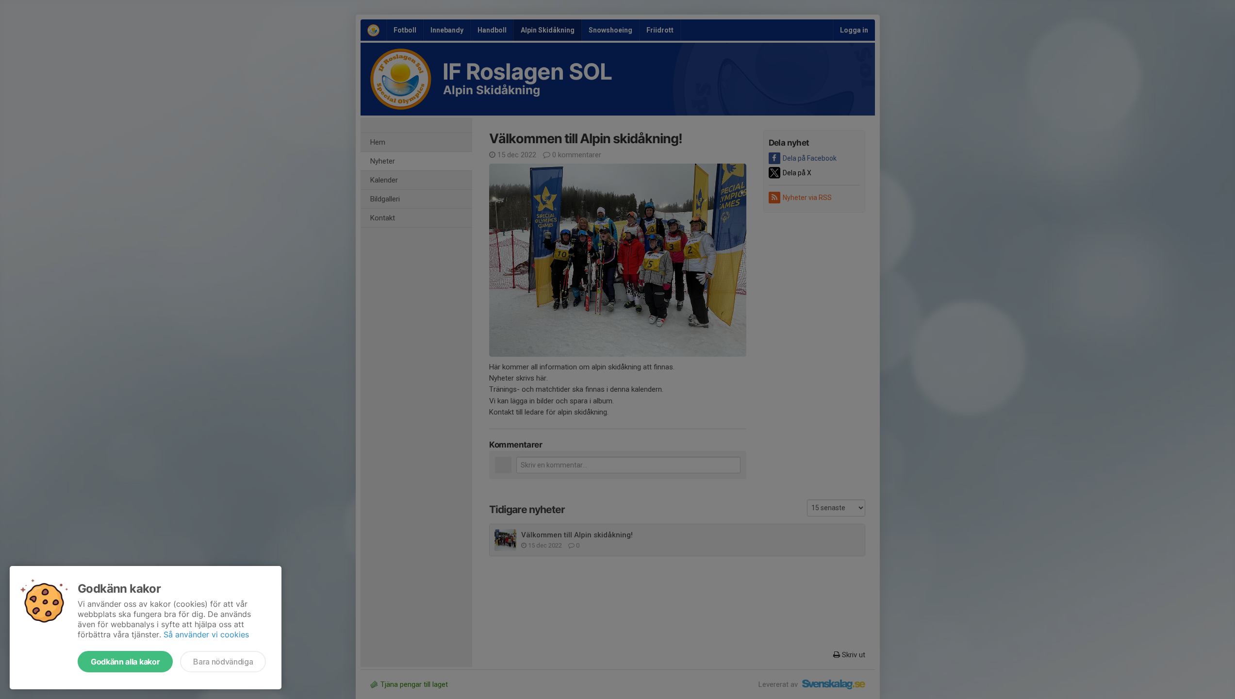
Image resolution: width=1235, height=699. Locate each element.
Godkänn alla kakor (125, 661)
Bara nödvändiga (223, 661)
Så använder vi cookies (206, 634)
